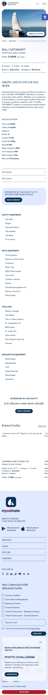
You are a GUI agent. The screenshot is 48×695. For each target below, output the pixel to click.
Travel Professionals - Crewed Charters (22, 615)
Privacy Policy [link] (34, 628)
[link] (45, 17)
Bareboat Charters (13, 603)
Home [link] (4, 41)
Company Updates (12, 595)
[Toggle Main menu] (44, 4)
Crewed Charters (12, 607)
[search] (37, 4)
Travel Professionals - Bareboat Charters (22, 611)
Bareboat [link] (12, 41)
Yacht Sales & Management (16, 599)
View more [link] (42, 426)
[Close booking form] (42, 44)
